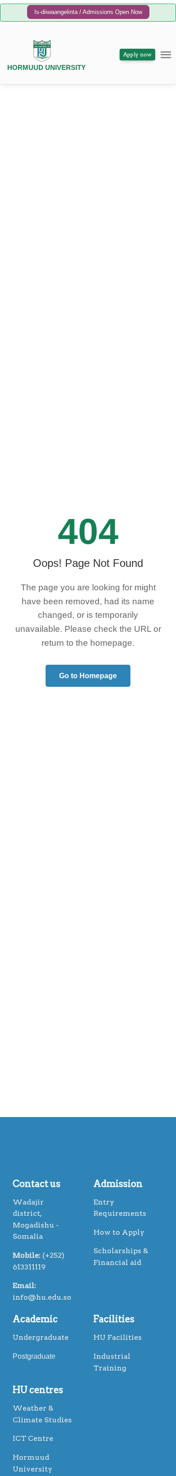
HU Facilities (117, 1337)
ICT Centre (33, 1438)
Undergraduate (41, 1337)
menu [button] (165, 55)
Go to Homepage (88, 676)
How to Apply (118, 1232)
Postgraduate (34, 1356)
